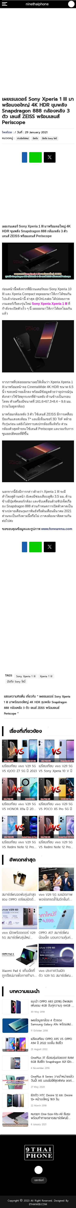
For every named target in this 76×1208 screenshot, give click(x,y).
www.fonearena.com (56, 529)
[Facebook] (38, 1170)
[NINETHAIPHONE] (37, 4)
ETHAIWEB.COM (38, 1204)
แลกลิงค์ (39, 1180)
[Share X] (50, 157)
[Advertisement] (38, 48)
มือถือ (35, 138)
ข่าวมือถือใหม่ (23, 138)
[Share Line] (35, 157)
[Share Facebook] (24, 157)
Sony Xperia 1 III (25, 676)
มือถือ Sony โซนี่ (49, 138)
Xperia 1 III (46, 676)
